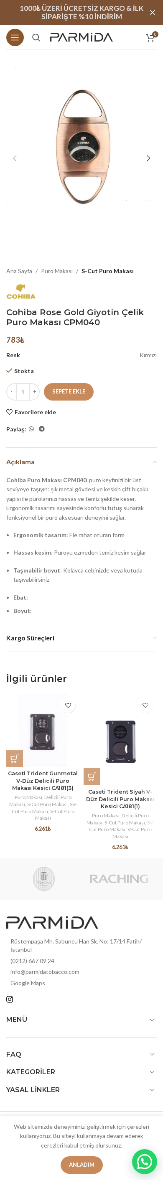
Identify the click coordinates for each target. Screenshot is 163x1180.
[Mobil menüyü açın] (15, 37)
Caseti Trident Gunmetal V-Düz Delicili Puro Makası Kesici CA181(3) (43, 780)
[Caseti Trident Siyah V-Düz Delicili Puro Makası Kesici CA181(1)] (120, 739)
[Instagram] (9, 999)
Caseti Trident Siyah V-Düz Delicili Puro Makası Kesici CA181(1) (120, 799)
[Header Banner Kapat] (152, 12)
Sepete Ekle (68, 391)
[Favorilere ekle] (68, 705)
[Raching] (119, 879)
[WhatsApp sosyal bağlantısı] (31, 429)
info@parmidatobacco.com (44, 971)
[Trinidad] (44, 879)
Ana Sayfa (19, 270)
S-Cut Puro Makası (108, 270)
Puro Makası (57, 270)
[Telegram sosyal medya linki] (41, 429)
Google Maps (27, 982)
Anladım (81, 1164)
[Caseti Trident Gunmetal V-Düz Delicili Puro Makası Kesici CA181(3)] (42, 730)
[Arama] (36, 37)
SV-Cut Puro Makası (44, 807)
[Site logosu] (81, 36)
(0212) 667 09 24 (32, 960)
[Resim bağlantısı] (52, 922)
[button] (14, 158)
